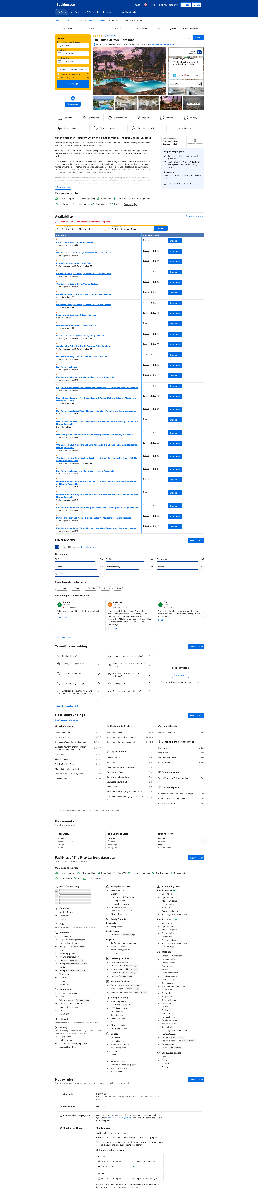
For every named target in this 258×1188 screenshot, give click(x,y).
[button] (73, 69)
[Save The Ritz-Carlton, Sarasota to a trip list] (189, 37)
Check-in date (62, 50)
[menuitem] (61, 12)
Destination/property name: (68, 42)
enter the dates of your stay (120, 1113)
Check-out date (63, 58)
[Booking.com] (66, 4)
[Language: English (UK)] (146, 5)
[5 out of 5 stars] (97, 36)
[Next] (201, 70)
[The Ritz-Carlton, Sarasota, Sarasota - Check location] (94, 44)
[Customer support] (153, 5)
